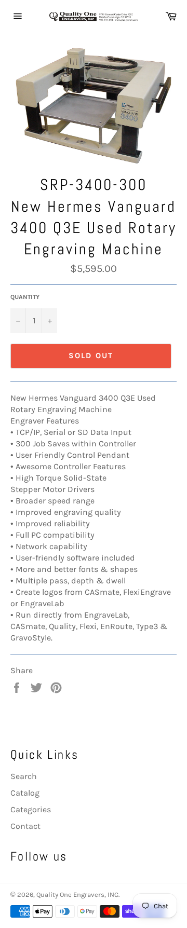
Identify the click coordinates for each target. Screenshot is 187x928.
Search (23, 776)
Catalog (24, 793)
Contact (25, 826)
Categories (30, 809)
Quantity (24, 297)
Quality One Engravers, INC (77, 894)
